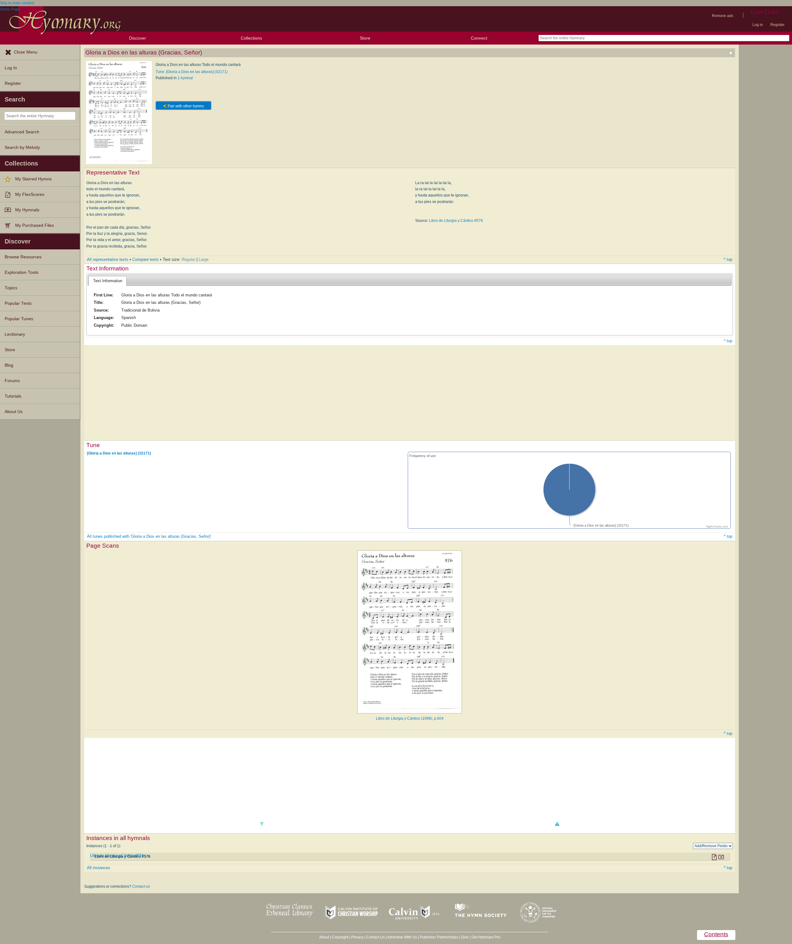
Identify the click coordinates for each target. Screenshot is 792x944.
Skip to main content (17, 3)
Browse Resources (23, 257)
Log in (757, 25)
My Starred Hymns (33, 179)
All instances (98, 867)
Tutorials (13, 396)
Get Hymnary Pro (485, 937)
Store (365, 38)
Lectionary (15, 334)
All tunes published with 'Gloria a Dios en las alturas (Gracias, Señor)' (149, 536)
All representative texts (107, 259)
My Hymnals (27, 210)
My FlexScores (29, 194)
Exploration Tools (21, 272)
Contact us (141, 886)
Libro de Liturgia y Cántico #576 (456, 220)
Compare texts (145, 259)
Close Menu (25, 52)
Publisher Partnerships (439, 937)
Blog (9, 365)
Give (465, 937)
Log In (11, 68)
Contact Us (375, 937)
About (324, 937)
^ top (728, 259)
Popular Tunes (19, 319)
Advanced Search (22, 132)
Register (777, 25)
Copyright (340, 937)
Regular (188, 259)
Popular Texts (18, 303)
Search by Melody (22, 147)
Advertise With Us (402, 937)
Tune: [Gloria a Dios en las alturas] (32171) (192, 72)
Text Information (107, 280)
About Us (14, 411)
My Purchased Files (34, 225)
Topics (11, 288)
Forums (12, 380)
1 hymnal (185, 78)
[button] (556, 823)
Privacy (357, 937)
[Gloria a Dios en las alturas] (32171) (119, 453)
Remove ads (722, 16)
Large (204, 259)
